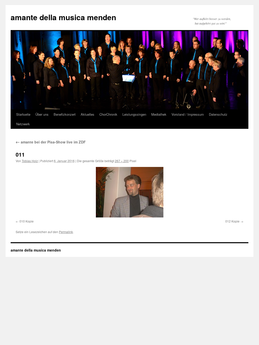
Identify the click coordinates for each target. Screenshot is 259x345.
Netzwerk (23, 123)
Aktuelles (87, 114)
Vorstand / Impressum (187, 114)
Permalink (66, 232)
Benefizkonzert (65, 114)
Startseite (23, 114)
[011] (129, 192)
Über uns (42, 114)
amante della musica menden (63, 17)
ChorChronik (108, 114)
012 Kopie (232, 221)
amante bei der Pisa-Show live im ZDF (51, 141)
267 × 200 (122, 161)
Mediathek (158, 114)
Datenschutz (218, 114)
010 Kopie (26, 221)
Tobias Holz (30, 161)
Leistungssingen (134, 114)
